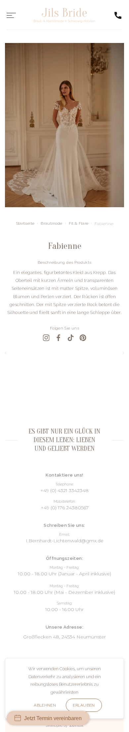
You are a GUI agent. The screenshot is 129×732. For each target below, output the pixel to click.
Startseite (25, 223)
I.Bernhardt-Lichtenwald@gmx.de (65, 540)
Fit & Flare (79, 223)
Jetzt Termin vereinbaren (53, 718)
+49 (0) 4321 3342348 (64, 490)
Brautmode (51, 223)
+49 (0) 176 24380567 (65, 507)
